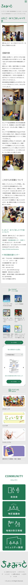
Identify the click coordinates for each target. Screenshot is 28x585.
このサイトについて (10, 572)
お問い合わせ (16, 574)
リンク (8, 574)
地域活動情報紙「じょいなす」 (16, 11)
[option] (14, 368)
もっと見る (14, 381)
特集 (8, 11)
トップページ (3, 11)
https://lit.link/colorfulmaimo (10, 249)
